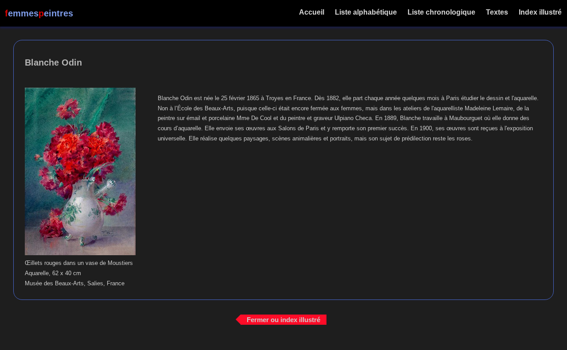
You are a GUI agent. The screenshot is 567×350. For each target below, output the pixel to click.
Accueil (312, 12)
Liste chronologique (441, 12)
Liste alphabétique (366, 12)
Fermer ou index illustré (283, 319)
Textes (497, 12)
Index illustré (540, 12)
